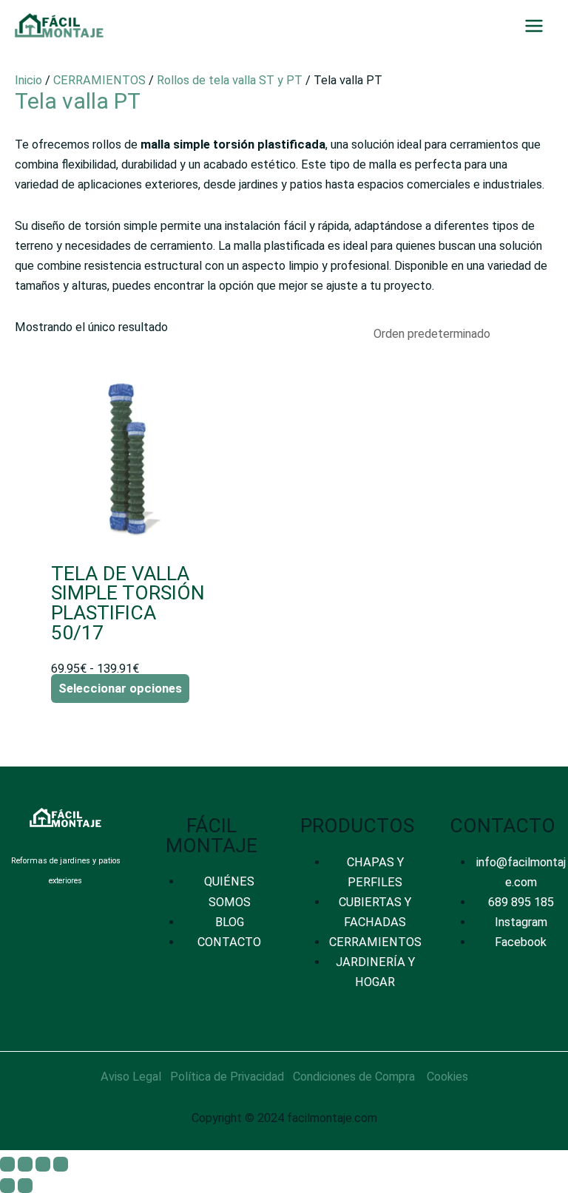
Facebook (521, 942)
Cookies (447, 1077)
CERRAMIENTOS (99, 80)
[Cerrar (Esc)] (60, 1164)
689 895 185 (521, 902)
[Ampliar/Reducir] (7, 1164)
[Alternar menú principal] (533, 26)
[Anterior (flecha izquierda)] (7, 1185)
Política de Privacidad (227, 1077)
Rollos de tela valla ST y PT (229, 80)
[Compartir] (43, 1164)
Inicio (28, 80)
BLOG (229, 922)
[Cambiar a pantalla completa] (25, 1164)
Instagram (521, 922)
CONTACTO (229, 942)
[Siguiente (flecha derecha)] (25, 1185)
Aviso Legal (131, 1077)
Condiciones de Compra (354, 1077)
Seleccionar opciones (120, 689)
